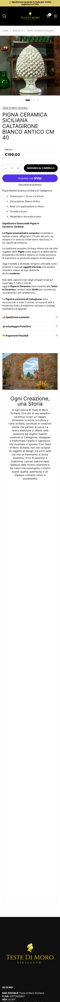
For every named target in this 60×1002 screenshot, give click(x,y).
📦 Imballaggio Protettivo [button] (16, 326)
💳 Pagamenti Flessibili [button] (15, 335)
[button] (4, 16)
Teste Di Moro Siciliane (15, 107)
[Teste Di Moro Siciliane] (30, 16)
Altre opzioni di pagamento (30, 184)
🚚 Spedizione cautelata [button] (16, 317)
